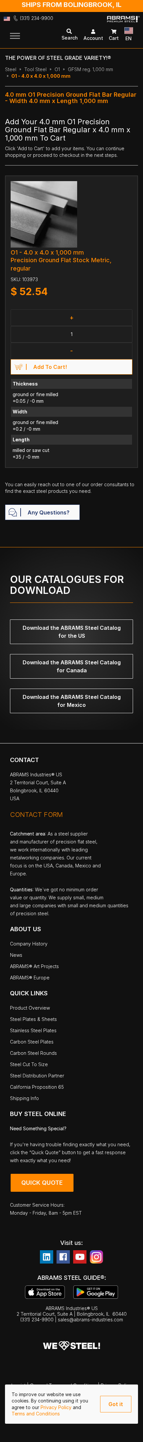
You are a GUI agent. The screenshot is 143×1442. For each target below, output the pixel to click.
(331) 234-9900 (36, 18)
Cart (114, 38)
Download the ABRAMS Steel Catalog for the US (72, 631)
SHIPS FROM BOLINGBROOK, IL (71, 5)
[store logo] (123, 24)
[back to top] (128, 1432)
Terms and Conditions (36, 1413)
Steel (10, 69)
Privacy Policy (57, 1407)
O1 (57, 69)
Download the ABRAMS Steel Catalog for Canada (72, 666)
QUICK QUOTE (42, 1182)
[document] (71, 1404)
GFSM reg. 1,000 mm (90, 69)
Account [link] (93, 38)
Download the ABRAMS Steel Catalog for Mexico (72, 701)
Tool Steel (35, 69)
